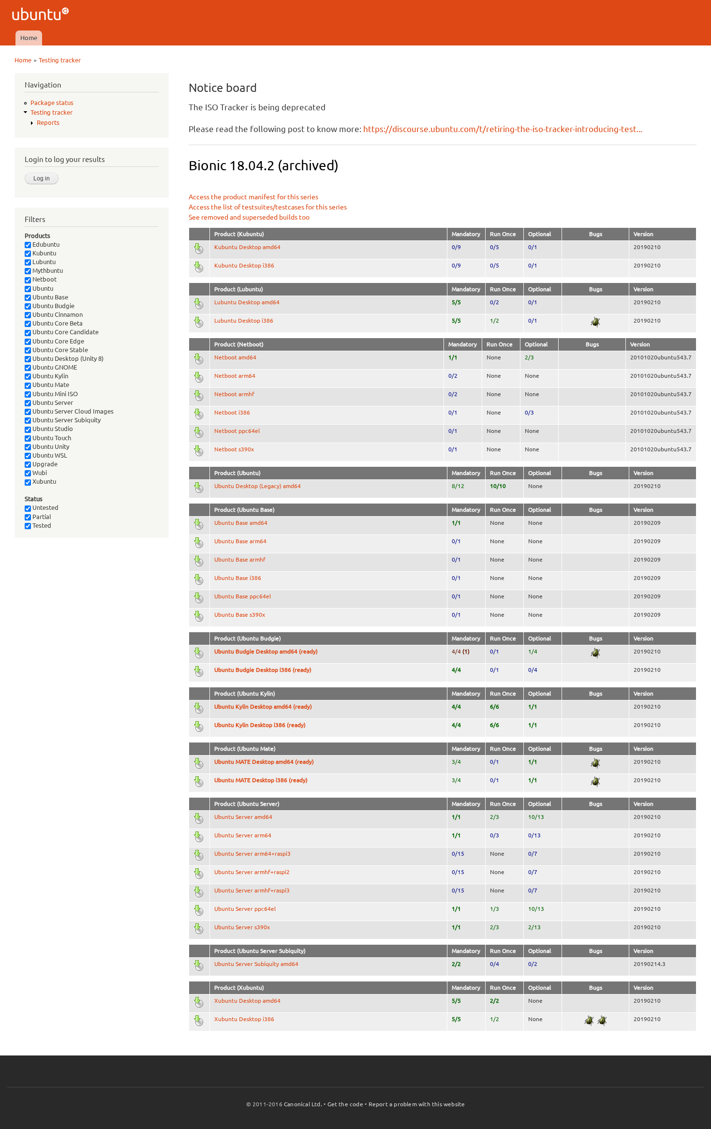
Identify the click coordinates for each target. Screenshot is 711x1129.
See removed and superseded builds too (249, 217)
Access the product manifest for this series (253, 197)
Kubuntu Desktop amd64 (247, 247)
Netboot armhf (234, 394)
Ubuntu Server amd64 (243, 817)
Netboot (44, 279)
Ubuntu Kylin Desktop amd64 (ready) (263, 706)
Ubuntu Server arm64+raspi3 (252, 853)
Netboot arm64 (234, 375)
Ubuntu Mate (50, 384)
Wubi (39, 472)
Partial (41, 516)
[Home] (41, 15)
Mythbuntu (47, 270)
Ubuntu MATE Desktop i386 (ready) (261, 780)
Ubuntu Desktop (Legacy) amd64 (257, 486)
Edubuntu (45, 244)
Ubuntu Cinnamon (57, 314)
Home (28, 37)
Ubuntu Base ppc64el (242, 596)
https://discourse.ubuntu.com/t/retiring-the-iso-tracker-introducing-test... (502, 129)
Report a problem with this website (417, 1104)
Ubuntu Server (52, 402)
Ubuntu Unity (50, 446)
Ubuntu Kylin (49, 375)
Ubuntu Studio (52, 428)
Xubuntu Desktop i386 (244, 1019)
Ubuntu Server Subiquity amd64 (256, 964)
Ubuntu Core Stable (59, 349)
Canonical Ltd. (303, 1104)
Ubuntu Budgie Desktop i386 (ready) (262, 670)
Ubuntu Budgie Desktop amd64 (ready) (266, 651)
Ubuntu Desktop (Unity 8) (67, 358)
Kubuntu (43, 253)
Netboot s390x (234, 449)
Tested (41, 525)
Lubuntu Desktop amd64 (247, 302)
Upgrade (44, 464)
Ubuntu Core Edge (57, 341)
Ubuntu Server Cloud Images (72, 411)
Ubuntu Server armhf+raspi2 (252, 872)
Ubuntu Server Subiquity (66, 419)
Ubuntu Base (49, 297)
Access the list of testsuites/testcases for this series (268, 207)
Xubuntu (43, 481)
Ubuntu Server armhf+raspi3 (252, 890)
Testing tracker (60, 60)
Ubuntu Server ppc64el (245, 909)
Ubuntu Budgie (52, 305)
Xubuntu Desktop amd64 (247, 1000)
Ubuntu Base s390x (239, 614)
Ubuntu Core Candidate (65, 331)
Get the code (345, 1104)
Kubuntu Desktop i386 (244, 265)
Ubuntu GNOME (54, 367)
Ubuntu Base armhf (240, 559)
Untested (45, 507)
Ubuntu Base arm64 (240, 541)
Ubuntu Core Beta (57, 323)
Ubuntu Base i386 (237, 578)
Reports (48, 122)
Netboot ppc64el (237, 431)
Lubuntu (43, 261)
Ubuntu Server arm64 (242, 835)
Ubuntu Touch (51, 437)
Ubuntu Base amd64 (240, 523)
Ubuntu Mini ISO (54, 393)
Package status (52, 102)
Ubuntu (42, 288)
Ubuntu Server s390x (242, 927)
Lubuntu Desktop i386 (243, 320)
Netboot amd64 (235, 357)
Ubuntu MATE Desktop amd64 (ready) (264, 761)
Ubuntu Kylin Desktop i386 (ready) (260, 725)
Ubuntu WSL (49, 455)
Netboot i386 (232, 412)
